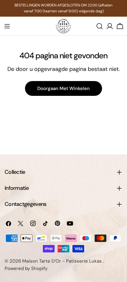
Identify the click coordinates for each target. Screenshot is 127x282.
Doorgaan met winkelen (63, 88)
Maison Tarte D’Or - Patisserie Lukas (62, 261)
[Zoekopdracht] (99, 26)
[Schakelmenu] (7, 26)
